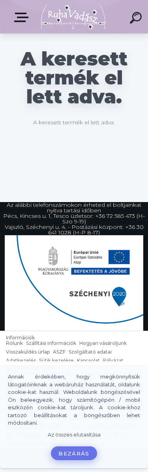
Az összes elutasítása (74, 435)
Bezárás (73, 453)
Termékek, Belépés (23, 17)
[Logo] (73, 17)
